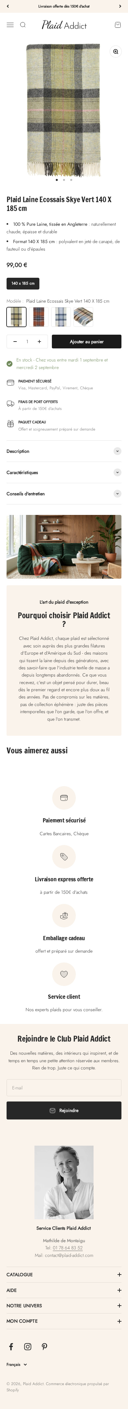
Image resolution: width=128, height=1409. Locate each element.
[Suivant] (120, 6)
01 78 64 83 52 (68, 1247)
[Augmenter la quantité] (39, 341)
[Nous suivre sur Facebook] (11, 1346)
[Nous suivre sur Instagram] (27, 1346)
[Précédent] (8, 6)
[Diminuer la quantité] (15, 341)
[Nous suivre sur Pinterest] (44, 1346)
